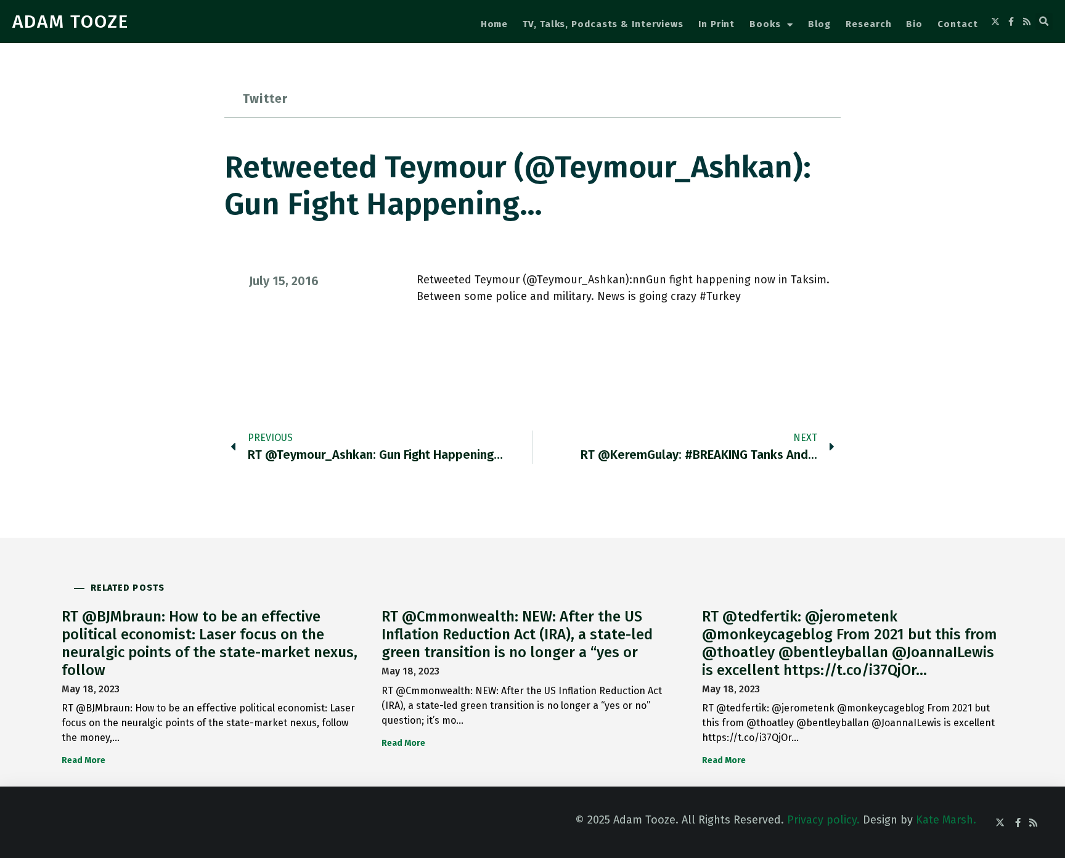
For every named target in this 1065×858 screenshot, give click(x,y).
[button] (1044, 21)
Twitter (265, 98)
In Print (716, 24)
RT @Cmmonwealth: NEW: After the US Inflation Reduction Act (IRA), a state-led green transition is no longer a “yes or (517, 634)
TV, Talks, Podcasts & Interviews (603, 24)
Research (868, 24)
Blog (819, 24)
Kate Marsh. (946, 820)
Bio (914, 24)
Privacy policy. (823, 820)
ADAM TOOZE (70, 21)
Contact (957, 24)
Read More (83, 760)
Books (765, 24)
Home (494, 24)
